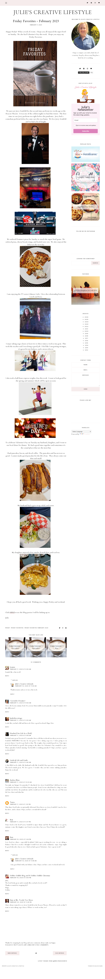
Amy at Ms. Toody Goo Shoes (21, 900)
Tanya (12, 802)
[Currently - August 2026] (85, 191)
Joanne (12, 667)
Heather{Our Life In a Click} (21, 733)
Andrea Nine (15, 780)
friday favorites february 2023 (36, 628)
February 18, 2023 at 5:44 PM (20, 839)
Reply (7, 676)
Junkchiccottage (16, 718)
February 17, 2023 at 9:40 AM (20, 762)
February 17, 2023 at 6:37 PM (20, 822)
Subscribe (85, 131)
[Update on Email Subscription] (85, 161)
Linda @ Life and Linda (19, 760)
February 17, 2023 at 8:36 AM (20, 669)
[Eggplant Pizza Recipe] (85, 220)
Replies (15, 680)
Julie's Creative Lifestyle (52, 12)
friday (7, 628)
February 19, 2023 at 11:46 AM (26, 686)
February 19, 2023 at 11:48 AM (26, 861)
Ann (11, 837)
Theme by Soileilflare (95, 966)
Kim (11, 820)
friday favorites (17, 628)
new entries (12, 953)
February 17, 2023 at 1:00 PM (20, 804)
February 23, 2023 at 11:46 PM (21, 902)
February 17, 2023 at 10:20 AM (21, 782)
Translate (87, 434)
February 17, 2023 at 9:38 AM (20, 735)
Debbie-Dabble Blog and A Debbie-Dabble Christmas (30, 876)
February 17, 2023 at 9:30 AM (20, 720)
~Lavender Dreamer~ (18, 701)
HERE (12, 612)
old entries (59, 953)
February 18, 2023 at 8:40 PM (20, 877)
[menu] (6, 3)
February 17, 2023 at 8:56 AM (20, 703)
